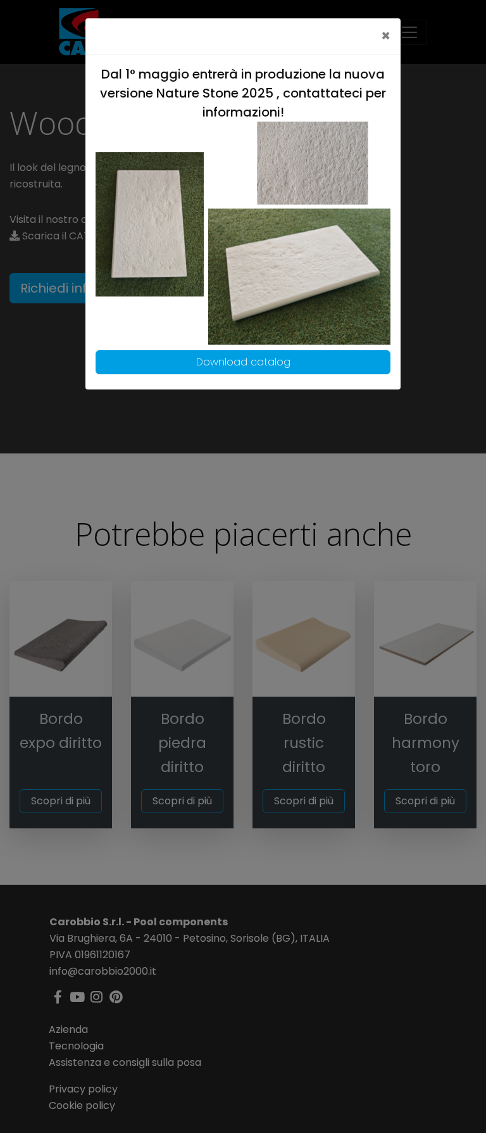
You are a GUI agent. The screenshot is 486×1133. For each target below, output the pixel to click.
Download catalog (243, 362)
